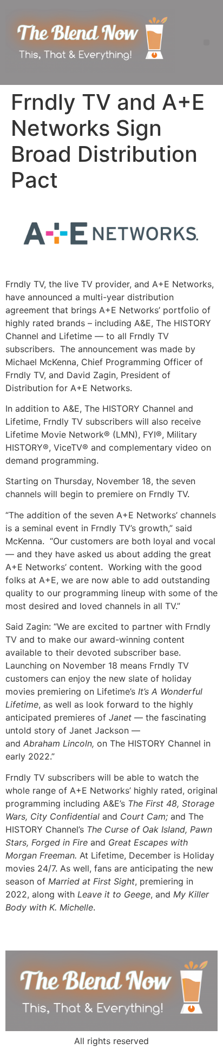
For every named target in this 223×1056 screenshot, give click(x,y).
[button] (206, 42)
